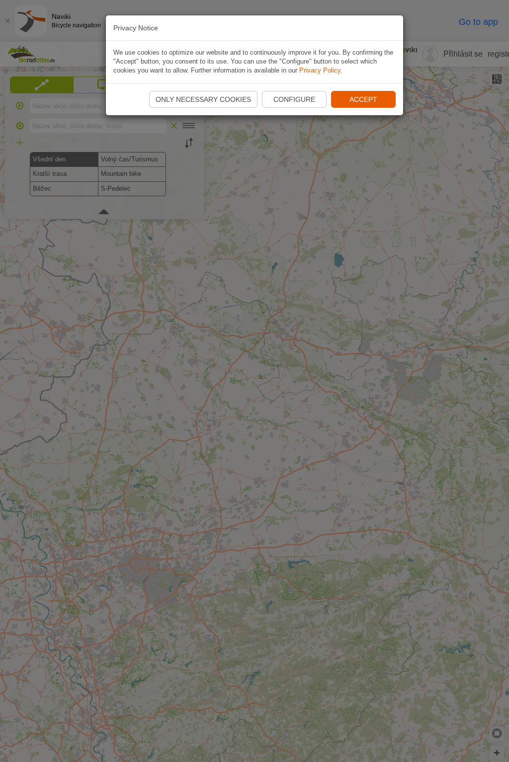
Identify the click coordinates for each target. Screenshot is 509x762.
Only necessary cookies (203, 99)
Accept (363, 99)
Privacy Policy (319, 70)
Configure (294, 99)
